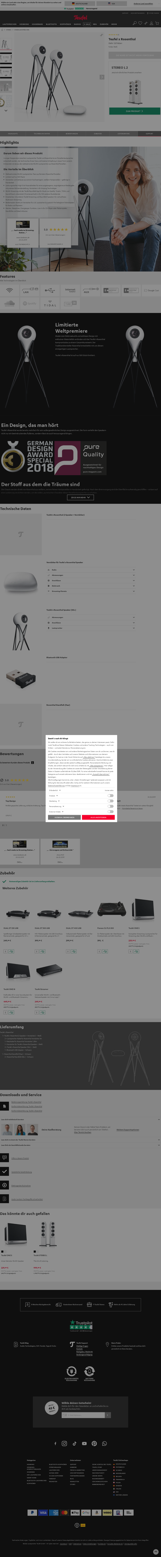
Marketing (53, 801)
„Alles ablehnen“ (89, 757)
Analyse (52, 796)
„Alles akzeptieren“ (96, 765)
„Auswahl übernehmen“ (101, 774)
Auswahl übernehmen (64, 817)
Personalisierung (55, 806)
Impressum (75, 785)
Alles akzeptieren (98, 817)
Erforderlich (53, 790)
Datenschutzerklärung (56, 785)
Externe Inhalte (55, 812)
